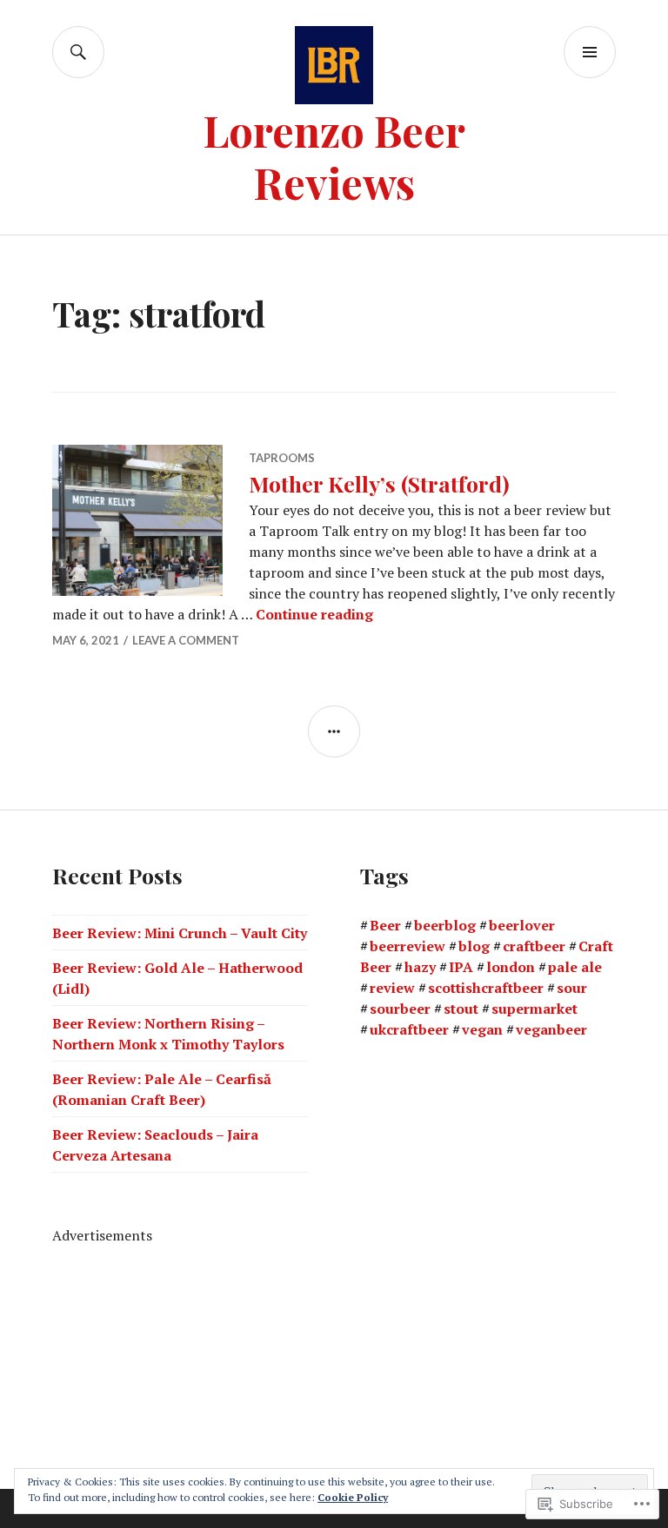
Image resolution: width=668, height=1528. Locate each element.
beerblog (445, 925)
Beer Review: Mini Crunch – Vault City (179, 933)
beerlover (522, 925)
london (510, 966)
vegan (482, 1029)
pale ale (575, 966)
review (392, 987)
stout (461, 1008)
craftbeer (534, 946)
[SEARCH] (78, 52)
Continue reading (314, 614)
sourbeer (400, 1008)
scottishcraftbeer (486, 987)
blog (474, 946)
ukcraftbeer (409, 1029)
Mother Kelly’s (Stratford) (379, 483)
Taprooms (282, 458)
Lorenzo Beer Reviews (334, 156)
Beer (385, 925)
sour (572, 987)
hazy (420, 966)
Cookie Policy (352, 1497)
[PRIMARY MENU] (590, 52)
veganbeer (551, 1029)
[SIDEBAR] (334, 731)
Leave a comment (185, 640)
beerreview (407, 946)
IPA (461, 966)
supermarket (534, 1008)
